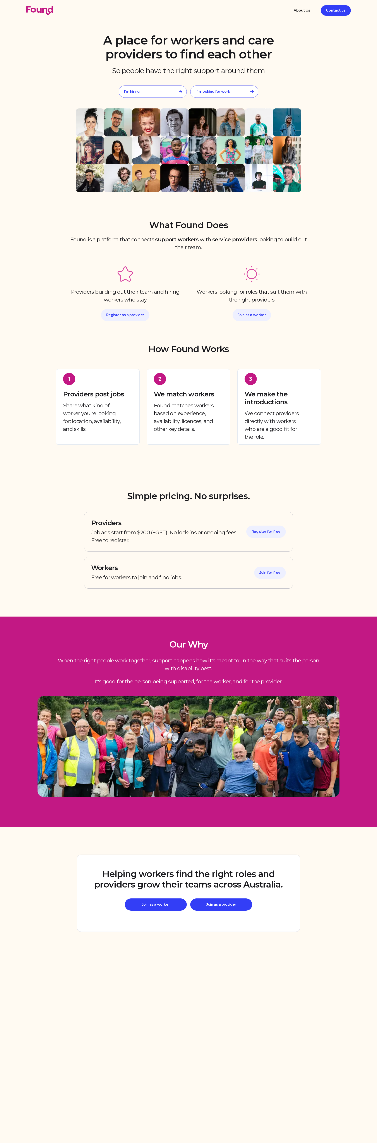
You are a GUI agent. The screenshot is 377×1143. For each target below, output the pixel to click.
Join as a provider (221, 904)
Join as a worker (252, 315)
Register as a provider (125, 315)
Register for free (266, 532)
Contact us (336, 10)
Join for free (270, 573)
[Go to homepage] (39, 10)
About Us (302, 10)
